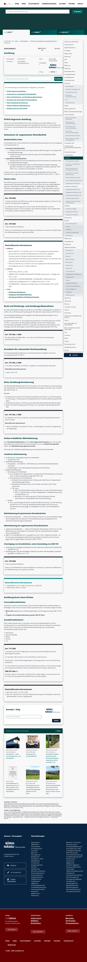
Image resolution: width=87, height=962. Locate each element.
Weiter (56, 720)
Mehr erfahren (72, 931)
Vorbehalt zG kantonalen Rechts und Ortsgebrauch (73, 202)
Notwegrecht (69, 292)
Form (67, 99)
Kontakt (67, 350)
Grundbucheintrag (70, 102)
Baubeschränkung (70, 259)
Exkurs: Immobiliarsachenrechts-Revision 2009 (73, 328)
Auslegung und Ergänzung (71, 186)
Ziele (66, 59)
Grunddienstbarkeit (69, 77)
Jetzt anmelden (38, 932)
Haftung (67, 310)
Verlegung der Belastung (71, 211)
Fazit (66, 332)
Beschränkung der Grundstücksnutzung (70, 122)
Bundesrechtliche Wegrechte (73, 286)
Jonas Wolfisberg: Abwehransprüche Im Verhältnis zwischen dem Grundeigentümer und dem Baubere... (13, 787)
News (24, 4)
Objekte (66, 105)
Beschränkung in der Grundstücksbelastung (71, 127)
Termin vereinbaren (11, 880)
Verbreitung (67, 68)
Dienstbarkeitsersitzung (71, 92)
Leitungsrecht (69, 268)
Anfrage (12, 865)
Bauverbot (68, 256)
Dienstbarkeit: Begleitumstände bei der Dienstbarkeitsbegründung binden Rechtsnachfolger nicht (52, 758)
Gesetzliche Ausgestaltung (72, 232)
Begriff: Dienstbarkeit (70, 47)
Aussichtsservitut (70, 253)
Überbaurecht (68, 238)
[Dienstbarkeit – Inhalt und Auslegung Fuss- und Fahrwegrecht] (14, 741)
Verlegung (67, 206)
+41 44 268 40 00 (15, 872)
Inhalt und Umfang (69, 114)
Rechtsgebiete (34, 4)
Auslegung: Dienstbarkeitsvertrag (20, 295)
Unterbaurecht (69, 235)
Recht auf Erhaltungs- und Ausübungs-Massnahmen (72, 169)
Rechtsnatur (68, 56)
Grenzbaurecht (69, 265)
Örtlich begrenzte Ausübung (72, 161)
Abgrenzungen (68, 53)
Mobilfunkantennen (70, 295)
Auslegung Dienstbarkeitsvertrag (73, 192)
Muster (66, 338)
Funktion (68, 226)
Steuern (67, 320)
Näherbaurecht (69, 262)
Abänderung (68, 298)
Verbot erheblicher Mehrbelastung (74, 180)
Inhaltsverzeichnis (69, 44)
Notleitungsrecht (70, 277)
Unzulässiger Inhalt (69, 143)
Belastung (67, 304)
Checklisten (67, 335)
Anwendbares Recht (70, 80)
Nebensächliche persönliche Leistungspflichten (72, 139)
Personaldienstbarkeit (70, 74)
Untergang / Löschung (70, 307)
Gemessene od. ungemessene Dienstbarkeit (73, 164)
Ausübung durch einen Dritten (73, 183)
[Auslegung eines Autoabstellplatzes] (34, 741)
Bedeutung (67, 65)
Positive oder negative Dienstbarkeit (71, 118)
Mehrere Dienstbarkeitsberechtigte (73, 111)
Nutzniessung (68, 217)
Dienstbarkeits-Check (70, 344)
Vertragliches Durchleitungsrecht (74, 274)
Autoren (62, 4)
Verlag (80, 4)
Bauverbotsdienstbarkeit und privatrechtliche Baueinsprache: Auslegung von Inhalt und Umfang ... (53, 789)
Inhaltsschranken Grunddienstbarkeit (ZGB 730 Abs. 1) (73, 147)
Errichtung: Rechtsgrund (17, 292)
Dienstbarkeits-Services (70, 347)
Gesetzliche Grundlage (71, 208)
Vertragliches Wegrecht (71, 283)
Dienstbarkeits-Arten (70, 71)
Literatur (67, 341)
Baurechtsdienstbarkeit (71, 223)
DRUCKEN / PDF (42, 49)
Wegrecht (68, 280)
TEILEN (58, 48)
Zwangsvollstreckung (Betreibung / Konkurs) (73, 316)
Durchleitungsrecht (70, 271)
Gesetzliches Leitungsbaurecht (73, 89)
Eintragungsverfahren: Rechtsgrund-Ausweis (24, 297)
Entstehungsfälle (69, 86)
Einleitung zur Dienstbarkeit (71, 41)
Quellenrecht (68, 244)
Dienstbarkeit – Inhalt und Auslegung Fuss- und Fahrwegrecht (13, 756)
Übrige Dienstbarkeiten (70, 247)
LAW (58, 731)
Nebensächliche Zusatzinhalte (73, 135)
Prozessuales (68, 313)
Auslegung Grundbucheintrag (73, 189)
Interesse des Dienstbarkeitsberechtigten (72, 131)
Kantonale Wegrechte (71, 289)
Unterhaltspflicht (69, 155)
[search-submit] (77, 12)
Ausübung (67, 158)
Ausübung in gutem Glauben (72, 198)
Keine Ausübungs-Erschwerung (73, 177)
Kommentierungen (49, 4)
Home (17, 4)
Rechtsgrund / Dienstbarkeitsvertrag (71, 96)
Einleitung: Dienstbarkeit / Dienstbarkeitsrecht (43, 41)
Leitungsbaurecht (69, 241)
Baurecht (67, 220)
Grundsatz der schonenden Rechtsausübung (72, 173)
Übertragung (68, 301)
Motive (66, 62)
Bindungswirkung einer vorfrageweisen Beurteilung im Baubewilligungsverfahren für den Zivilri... (33, 789)
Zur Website (11, 929)
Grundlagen (67, 50)
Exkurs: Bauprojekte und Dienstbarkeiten (71, 324)
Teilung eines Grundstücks (72, 214)
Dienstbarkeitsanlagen (70, 152)
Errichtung (67, 83)
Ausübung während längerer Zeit (73, 195)
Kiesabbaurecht (69, 250)
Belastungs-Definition (70, 108)
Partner (71, 4)
